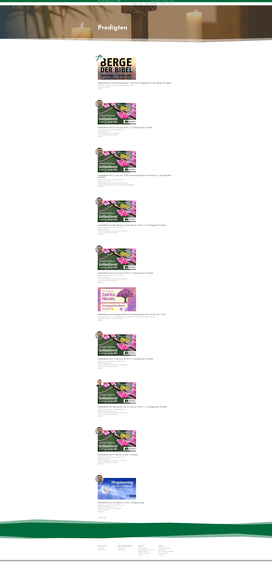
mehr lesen (100, 88)
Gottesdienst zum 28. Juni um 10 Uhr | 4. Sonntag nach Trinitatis (125, 273)
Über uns (170, 3)
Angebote (163, 3)
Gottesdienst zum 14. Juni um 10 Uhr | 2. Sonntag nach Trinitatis (125, 359)
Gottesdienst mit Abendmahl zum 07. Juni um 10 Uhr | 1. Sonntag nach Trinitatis (132, 406)
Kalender (147, 3)
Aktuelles (140, 3)
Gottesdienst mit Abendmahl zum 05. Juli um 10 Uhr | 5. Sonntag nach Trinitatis (132, 225)
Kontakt (152, 1)
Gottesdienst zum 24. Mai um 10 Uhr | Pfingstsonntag (121, 502)
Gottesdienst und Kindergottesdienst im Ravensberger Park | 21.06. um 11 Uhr (132, 314)
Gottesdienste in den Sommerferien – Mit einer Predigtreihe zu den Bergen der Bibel (134, 83)
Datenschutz (158, 1)
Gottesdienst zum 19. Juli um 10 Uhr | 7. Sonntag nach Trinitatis (125, 127)
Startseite (134, 3)
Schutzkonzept (165, 1)
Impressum (172, 1)
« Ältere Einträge (102, 517)
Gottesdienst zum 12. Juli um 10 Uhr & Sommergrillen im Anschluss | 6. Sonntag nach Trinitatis (134, 176)
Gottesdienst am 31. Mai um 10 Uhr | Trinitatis (118, 454)
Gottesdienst (154, 3)
